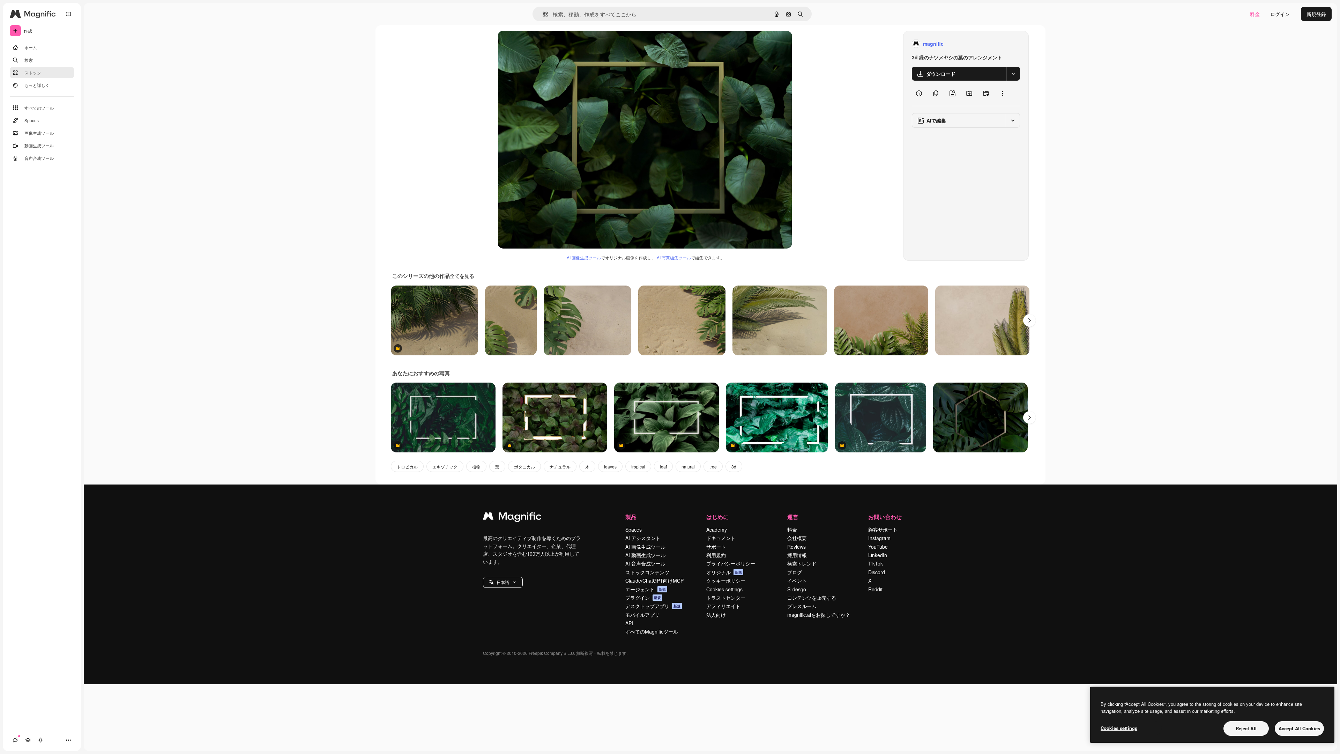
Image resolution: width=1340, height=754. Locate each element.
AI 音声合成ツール (645, 563)
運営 (792, 517)
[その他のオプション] (1003, 93)
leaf (663, 467)
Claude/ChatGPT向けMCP (654, 580)
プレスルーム (802, 606)
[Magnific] (512, 517)
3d (733, 467)
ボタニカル (524, 467)
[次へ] (1029, 320)
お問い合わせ (885, 517)
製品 (630, 517)
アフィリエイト (723, 606)
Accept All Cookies (1299, 728)
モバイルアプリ (642, 614)
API (629, 623)
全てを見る (462, 275)
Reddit (875, 589)
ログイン (1280, 13)
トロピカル (407, 467)
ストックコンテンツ (647, 572)
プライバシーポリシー (730, 563)
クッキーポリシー (725, 580)
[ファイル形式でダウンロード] (1013, 74)
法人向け (716, 614)
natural (688, 467)
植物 (476, 467)
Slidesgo (796, 589)
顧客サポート (883, 529)
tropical (638, 467)
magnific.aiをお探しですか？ (818, 614)
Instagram (879, 537)
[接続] (15, 740)
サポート (716, 546)
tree (713, 467)
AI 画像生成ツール (584, 257)
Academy (716, 529)
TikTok (875, 563)
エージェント (645, 589)
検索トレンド (802, 563)
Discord (876, 572)
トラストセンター (725, 597)
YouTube (878, 546)
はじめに (717, 517)
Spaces (633, 529)
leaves (610, 467)
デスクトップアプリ (652, 606)
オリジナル (546, 43)
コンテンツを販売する (811, 597)
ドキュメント (721, 537)
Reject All (1246, 728)
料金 (1255, 13)
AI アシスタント (643, 537)
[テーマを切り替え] (40, 740)
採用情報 (797, 555)
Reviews (796, 546)
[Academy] (28, 740)
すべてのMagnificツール (651, 631)
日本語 (503, 582)
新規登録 (1316, 13)
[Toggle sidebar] (68, 14)
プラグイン (643, 597)
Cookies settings (724, 589)
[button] (503, 582)
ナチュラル (560, 467)
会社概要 (797, 537)
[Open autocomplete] (542, 14)
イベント (797, 580)
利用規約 (716, 555)
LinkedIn (877, 555)
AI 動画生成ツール (645, 555)
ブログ (794, 572)
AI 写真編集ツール (674, 257)
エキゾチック (444, 467)
